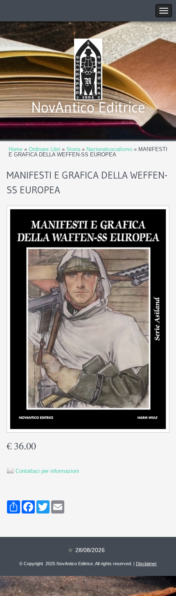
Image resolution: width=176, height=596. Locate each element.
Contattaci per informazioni (47, 471)
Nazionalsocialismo (109, 149)
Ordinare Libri (44, 149)
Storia (73, 149)
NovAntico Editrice (88, 107)
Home (16, 149)
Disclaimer (146, 563)
